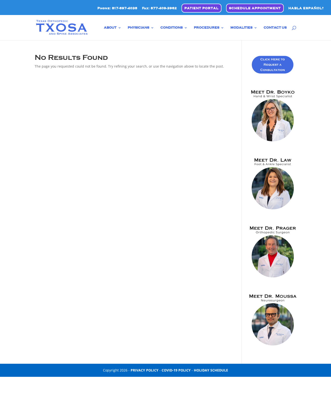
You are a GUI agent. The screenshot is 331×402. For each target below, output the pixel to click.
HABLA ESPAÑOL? (306, 8)
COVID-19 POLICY (176, 370)
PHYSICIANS (138, 27)
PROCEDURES (206, 27)
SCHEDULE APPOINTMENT (255, 8)
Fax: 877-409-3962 (159, 8)
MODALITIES (241, 27)
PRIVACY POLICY (144, 370)
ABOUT (110, 27)
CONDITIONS (171, 27)
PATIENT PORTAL (201, 8)
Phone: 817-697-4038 (117, 8)
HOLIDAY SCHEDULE (211, 370)
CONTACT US (275, 27)
